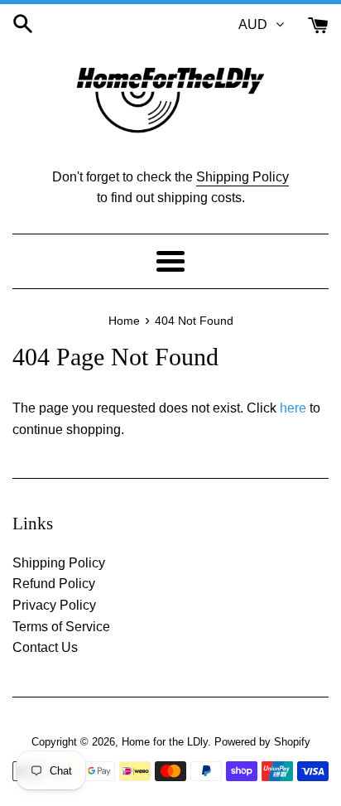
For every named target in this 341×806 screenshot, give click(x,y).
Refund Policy (53, 584)
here (293, 408)
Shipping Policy (242, 177)
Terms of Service (61, 627)
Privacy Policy (54, 605)
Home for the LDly (165, 742)
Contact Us (45, 647)
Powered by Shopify (262, 742)
